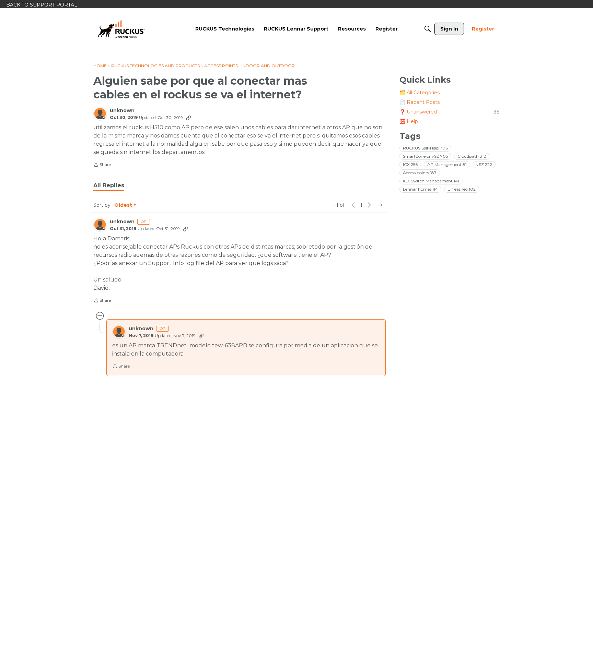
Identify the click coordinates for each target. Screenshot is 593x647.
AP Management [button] (447, 164)
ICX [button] (410, 164)
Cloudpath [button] (471, 156)
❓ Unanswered (449, 112)
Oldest (123, 205)
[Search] (427, 29)
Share (102, 165)
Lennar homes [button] (420, 189)
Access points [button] (420, 172)
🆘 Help (408, 121)
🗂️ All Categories (419, 92)
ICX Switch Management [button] (431, 180)
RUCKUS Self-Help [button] (425, 148)
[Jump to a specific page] (380, 205)
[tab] (108, 185)
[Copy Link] (188, 118)
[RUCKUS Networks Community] (121, 29)
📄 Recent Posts (419, 102)
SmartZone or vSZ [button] (425, 156)
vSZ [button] (484, 164)
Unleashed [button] (461, 189)
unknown (122, 110)
